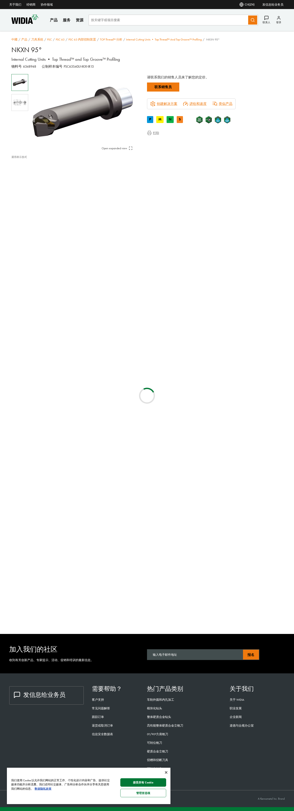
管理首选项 (143, 793)
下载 (23, 176)
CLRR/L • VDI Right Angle (65, 515)
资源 (80, 19)
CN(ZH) (250, 4)
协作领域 (47, 4)
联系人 (266, 22)
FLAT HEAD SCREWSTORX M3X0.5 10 (73, 615)
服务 (67, 19)
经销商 (31, 4)
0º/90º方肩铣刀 (157, 734)
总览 (23, 166)
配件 (23, 187)
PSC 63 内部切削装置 (82, 39)
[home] (25, 22)
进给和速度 (198, 103)
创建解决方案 (82, 330)
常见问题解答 (101, 708)
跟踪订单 (98, 717)
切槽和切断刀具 (157, 760)
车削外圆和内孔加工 (160, 700)
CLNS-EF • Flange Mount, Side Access (73, 541)
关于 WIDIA (237, 700)
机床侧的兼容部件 (34, 182)
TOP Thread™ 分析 (111, 39)
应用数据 (27, 171)
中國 (14, 39)
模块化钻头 (154, 708)
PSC (49, 39)
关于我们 (15, 4)
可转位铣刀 (154, 743)
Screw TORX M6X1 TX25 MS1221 (70, 590)
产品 (54, 19)
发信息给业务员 (272, 4)
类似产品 (225, 103)
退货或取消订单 (102, 725)
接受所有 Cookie (143, 782)
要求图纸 (18, 393)
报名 (251, 654)
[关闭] (166, 772)
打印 (156, 133)
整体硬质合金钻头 (159, 717)
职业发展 (236, 708)
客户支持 (98, 700)
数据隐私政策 (43, 789)
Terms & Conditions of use (231, 358)
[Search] (252, 20)
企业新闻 (236, 717)
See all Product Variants (261, 278)
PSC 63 (60, 39)
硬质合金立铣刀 (157, 751)
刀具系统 (37, 39)
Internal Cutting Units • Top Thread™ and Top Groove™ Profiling (164, 39)
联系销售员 (163, 87)
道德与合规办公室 (242, 725)
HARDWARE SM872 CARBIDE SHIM (71, 570)
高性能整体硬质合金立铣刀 (165, 725)
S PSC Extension (57, 436)
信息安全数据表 (102, 734)
